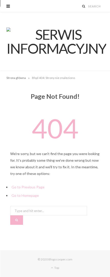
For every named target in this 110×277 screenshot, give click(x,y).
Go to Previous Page (28, 187)
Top (56, 268)
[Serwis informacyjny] (56, 41)
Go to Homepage (25, 195)
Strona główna (16, 78)
